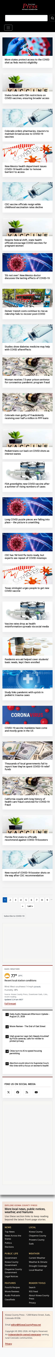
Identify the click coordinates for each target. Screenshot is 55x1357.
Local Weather (36, 1269)
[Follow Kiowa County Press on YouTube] (36, 1092)
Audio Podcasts (12, 1295)
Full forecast (10, 1003)
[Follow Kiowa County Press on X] (8, 1092)
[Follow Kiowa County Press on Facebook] (17, 1092)
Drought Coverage (38, 1265)
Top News (10, 1231)
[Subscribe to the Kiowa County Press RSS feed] (27, 1092)
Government (11, 1257)
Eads (31, 1243)
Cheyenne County (37, 1235)
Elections (9, 1246)
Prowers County (36, 1239)
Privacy (32, 1302)
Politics (8, 1242)
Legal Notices (11, 1276)
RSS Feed (33, 1291)
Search (32, 1287)
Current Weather (37, 1257)
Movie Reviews (12, 1291)
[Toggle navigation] (8, 28)
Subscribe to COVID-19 (14, 916)
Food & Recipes (12, 1287)
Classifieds (10, 1299)
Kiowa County (35, 1231)
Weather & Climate (38, 1261)
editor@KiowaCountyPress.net (26, 1324)
